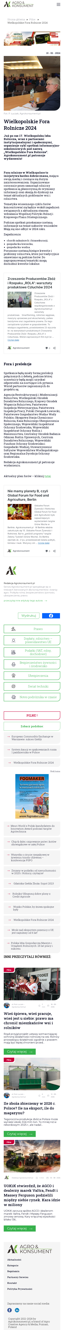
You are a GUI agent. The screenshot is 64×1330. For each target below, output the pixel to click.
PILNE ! (32, 715)
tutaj (48, 476)
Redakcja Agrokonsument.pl (22, 1178)
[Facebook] (51, 615)
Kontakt (12, 1283)
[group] (32, 39)
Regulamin (13, 1271)
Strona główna (16, 19)
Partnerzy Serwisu (17, 1277)
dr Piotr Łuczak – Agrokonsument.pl (19, 1005)
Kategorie (12, 1265)
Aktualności (14, 1259)
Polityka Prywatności (19, 1289)
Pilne (32, 19)
